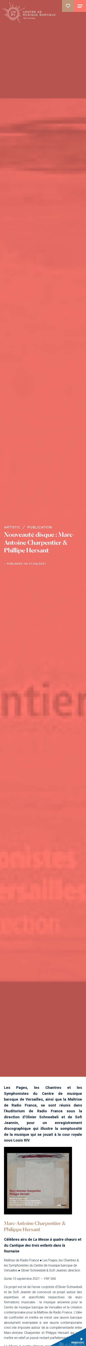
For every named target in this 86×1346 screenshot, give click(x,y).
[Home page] (29, 12)
